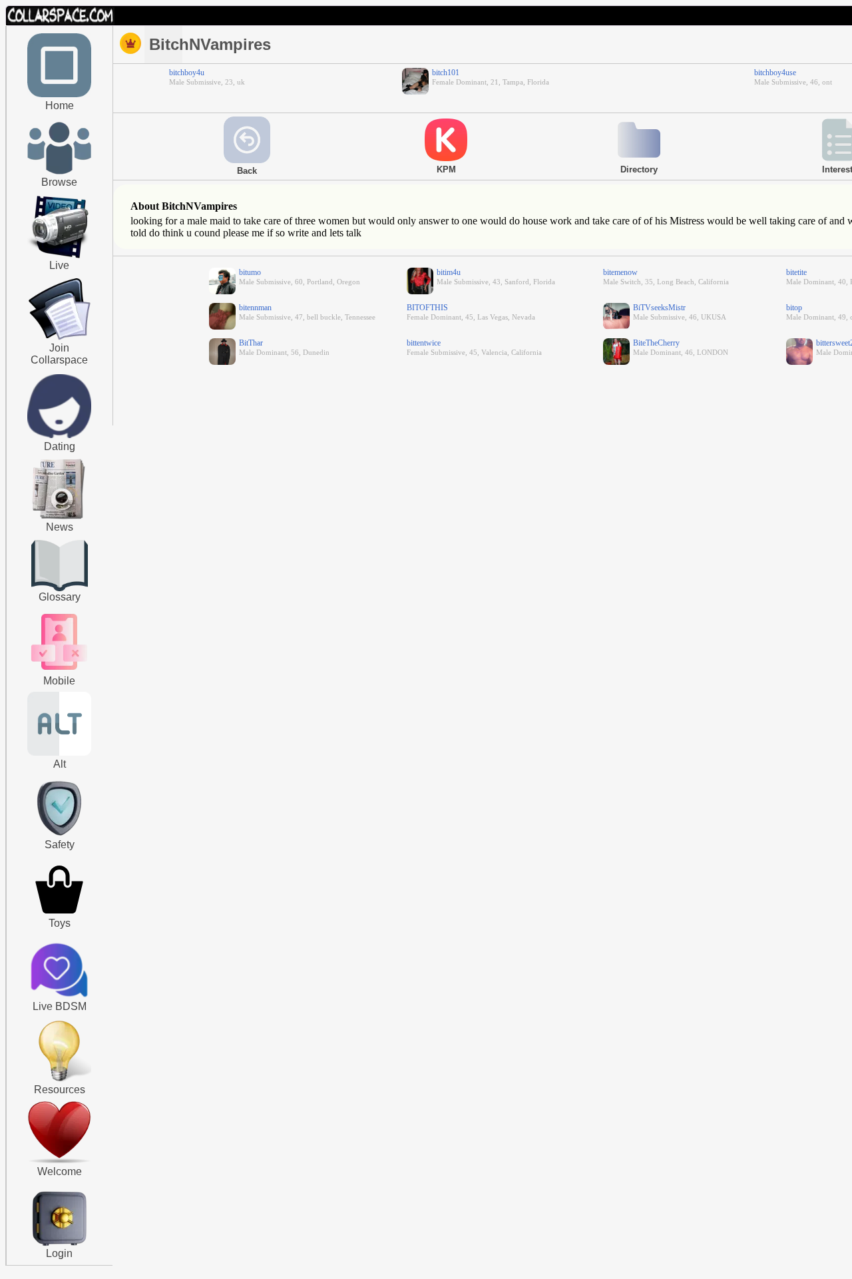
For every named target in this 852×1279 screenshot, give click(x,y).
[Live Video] (59, 256)
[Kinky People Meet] (59, 435)
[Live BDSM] (59, 971)
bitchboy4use (775, 72)
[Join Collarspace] (59, 309)
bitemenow (620, 272)
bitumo (250, 272)
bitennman (255, 307)
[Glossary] (59, 567)
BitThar (251, 343)
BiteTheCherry (656, 343)
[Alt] (59, 753)
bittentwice (424, 343)
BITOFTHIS (427, 307)
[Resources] (59, 1080)
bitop (794, 307)
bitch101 (445, 72)
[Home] (59, 94)
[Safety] (59, 837)
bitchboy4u (186, 72)
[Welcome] (59, 1160)
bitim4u (449, 272)
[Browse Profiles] (59, 671)
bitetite (796, 272)
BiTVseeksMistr (659, 307)
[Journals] (59, 518)
